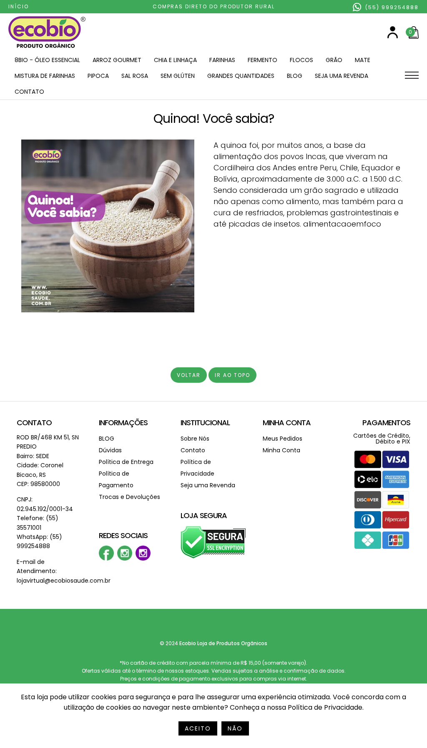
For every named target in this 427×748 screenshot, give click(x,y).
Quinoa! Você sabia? (213, 118)
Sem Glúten (178, 76)
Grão (334, 60)
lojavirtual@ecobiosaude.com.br (64, 580)
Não (235, 728)
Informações (123, 422)
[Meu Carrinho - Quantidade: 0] (414, 36)
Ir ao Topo (232, 375)
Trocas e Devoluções (129, 497)
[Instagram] (124, 558)
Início (18, 6)
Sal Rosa (134, 76)
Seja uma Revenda (341, 76)
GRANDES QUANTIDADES (240, 76)
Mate (362, 60)
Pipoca (98, 76)
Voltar (189, 375)
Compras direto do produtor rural (214, 6)
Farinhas (222, 60)
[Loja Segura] (213, 557)
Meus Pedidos (282, 438)
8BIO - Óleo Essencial (47, 60)
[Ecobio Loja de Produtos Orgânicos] (46, 48)
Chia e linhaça (175, 60)
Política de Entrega (126, 462)
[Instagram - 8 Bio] (143, 558)
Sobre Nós (195, 438)
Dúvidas (110, 450)
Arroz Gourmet (117, 60)
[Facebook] (106, 558)
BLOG (294, 76)
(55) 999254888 (391, 7)
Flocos (301, 60)
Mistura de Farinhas (45, 76)
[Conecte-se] (392, 36)
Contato (29, 91)
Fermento (262, 60)
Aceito (198, 728)
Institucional (205, 422)
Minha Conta (287, 422)
